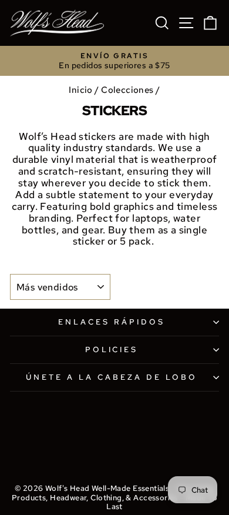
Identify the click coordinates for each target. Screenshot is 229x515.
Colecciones (127, 89)
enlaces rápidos (111, 322)
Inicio (80, 89)
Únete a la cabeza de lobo (111, 377)
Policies (112, 350)
